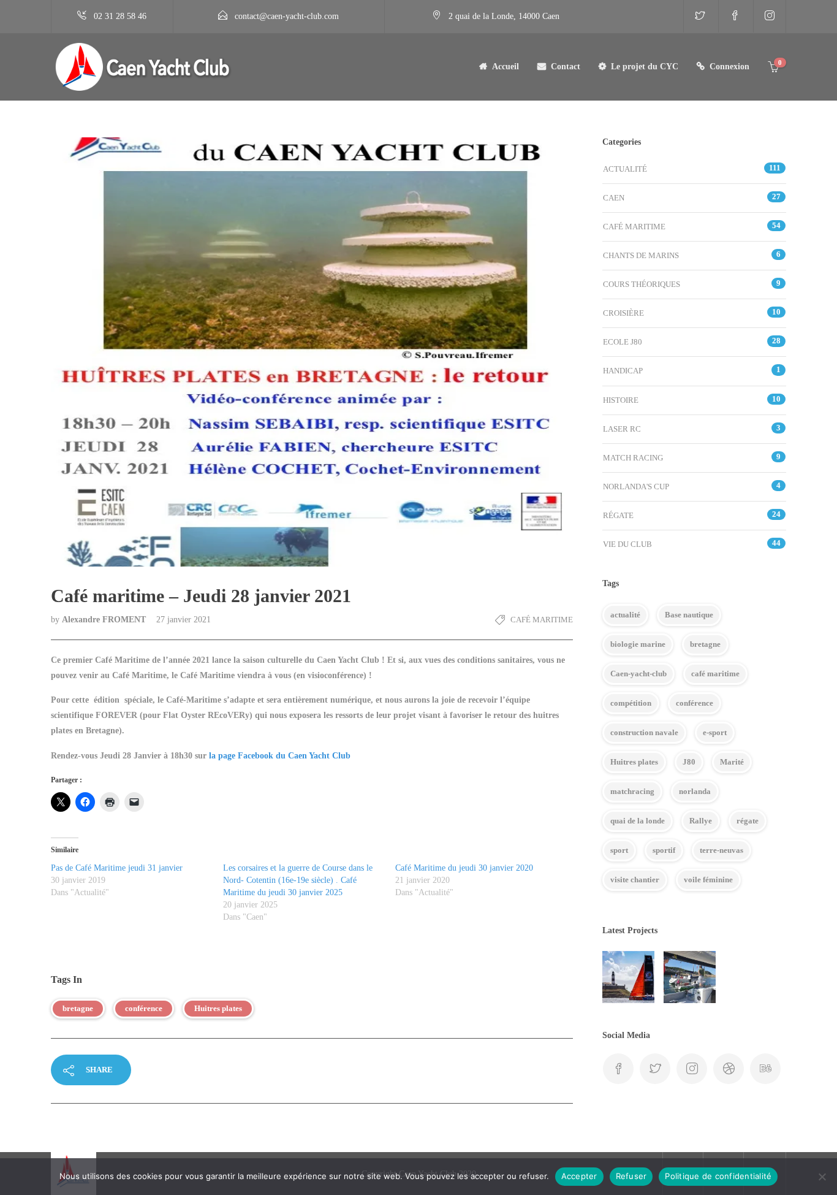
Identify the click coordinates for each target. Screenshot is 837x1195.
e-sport (715, 732)
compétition (630, 703)
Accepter (579, 1176)
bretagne (77, 1008)
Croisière (623, 313)
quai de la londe (637, 820)
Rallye (700, 820)
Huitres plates (218, 1008)
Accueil (505, 66)
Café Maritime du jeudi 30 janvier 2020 (464, 867)
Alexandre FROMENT (105, 619)
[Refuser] (822, 1176)
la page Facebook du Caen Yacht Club (279, 755)
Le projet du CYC (644, 66)
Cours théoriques (641, 284)
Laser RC (622, 428)
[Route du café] (628, 977)
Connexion (729, 66)
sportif (664, 850)
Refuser (631, 1176)
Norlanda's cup (636, 486)
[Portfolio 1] (690, 977)
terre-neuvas (721, 850)
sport (619, 850)
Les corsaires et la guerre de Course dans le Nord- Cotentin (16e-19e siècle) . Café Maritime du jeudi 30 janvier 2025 (298, 880)
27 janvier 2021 (183, 619)
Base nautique (689, 614)
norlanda (695, 791)
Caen (613, 197)
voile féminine (708, 879)
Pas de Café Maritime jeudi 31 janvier (117, 867)
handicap (623, 370)
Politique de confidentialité (718, 1176)
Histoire (620, 400)
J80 (689, 761)
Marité (732, 761)
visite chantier (634, 879)
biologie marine (637, 644)
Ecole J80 (622, 341)
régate (748, 820)
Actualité (625, 169)
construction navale (644, 732)
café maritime (715, 673)
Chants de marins (641, 255)
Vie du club (627, 544)
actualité (625, 614)
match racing (633, 457)
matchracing (632, 791)
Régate (618, 515)
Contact (565, 66)
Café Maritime (541, 619)
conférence (143, 1008)
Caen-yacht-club (638, 673)
